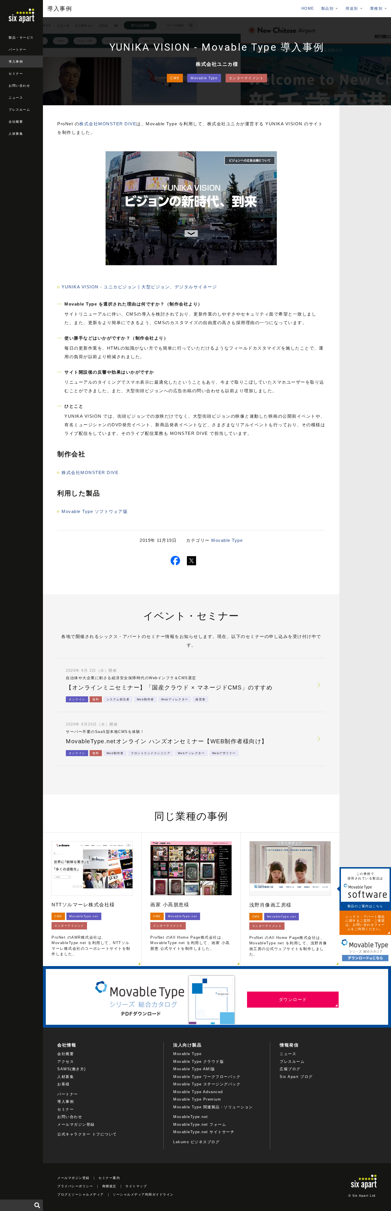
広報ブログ (290, 1069)
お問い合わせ (19, 85)
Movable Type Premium (197, 1099)
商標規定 (109, 1186)
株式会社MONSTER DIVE (107, 123)
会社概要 (16, 121)
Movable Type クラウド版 (198, 1061)
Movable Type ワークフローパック (206, 1077)
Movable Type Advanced (198, 1092)
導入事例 (16, 61)
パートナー (18, 49)
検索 (37, 1205)
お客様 (63, 1084)
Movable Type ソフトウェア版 (95, 511)
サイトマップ (136, 1186)
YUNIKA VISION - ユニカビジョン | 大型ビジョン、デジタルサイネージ (139, 286)
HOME (307, 8)
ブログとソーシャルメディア (80, 1194)
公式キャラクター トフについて (87, 1134)
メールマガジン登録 (76, 1124)
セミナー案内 (109, 1178)
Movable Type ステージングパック (206, 1084)
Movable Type (204, 78)
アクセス (65, 1061)
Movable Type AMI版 (194, 1069)
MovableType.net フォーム (199, 1124)
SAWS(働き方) (71, 1069)
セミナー (16, 73)
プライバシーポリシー (75, 1186)
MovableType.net (190, 1117)
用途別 (351, 8)
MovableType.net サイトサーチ (203, 1132)
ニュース (16, 97)
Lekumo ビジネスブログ (196, 1142)
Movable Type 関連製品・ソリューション (213, 1107)
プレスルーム (19, 109)
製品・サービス (21, 37)
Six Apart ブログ (296, 1077)
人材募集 (16, 133)
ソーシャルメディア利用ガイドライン (143, 1194)
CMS (174, 78)
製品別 (327, 8)
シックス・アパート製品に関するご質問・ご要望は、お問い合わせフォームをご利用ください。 (365, 923)
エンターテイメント (246, 78)
